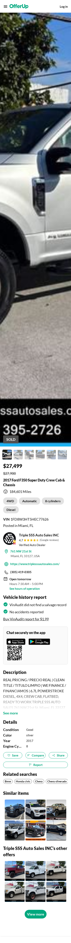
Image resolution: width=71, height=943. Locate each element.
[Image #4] (40, 455)
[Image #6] (62, 455)
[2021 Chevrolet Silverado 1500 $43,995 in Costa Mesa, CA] (35, 830)
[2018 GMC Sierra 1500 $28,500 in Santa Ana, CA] (15, 810)
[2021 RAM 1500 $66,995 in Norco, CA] (56, 810)
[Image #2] (18, 455)
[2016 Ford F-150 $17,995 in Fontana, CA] (15, 830)
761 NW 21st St (21, 551)
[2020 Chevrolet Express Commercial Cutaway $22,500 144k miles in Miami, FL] (35, 871)
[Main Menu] (5, 6)
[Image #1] (7, 455)
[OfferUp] (18, 6)
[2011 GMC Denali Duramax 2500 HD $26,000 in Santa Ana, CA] (56, 830)
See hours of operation (24, 588)
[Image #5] (51, 455)
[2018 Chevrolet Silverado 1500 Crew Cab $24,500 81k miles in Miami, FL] (15, 871)
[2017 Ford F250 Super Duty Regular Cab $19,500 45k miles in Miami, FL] (15, 892)
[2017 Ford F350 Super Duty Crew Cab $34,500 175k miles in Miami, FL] (35, 892)
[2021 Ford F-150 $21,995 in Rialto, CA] (35, 810)
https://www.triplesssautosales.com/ (35, 564)
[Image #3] (29, 455)
